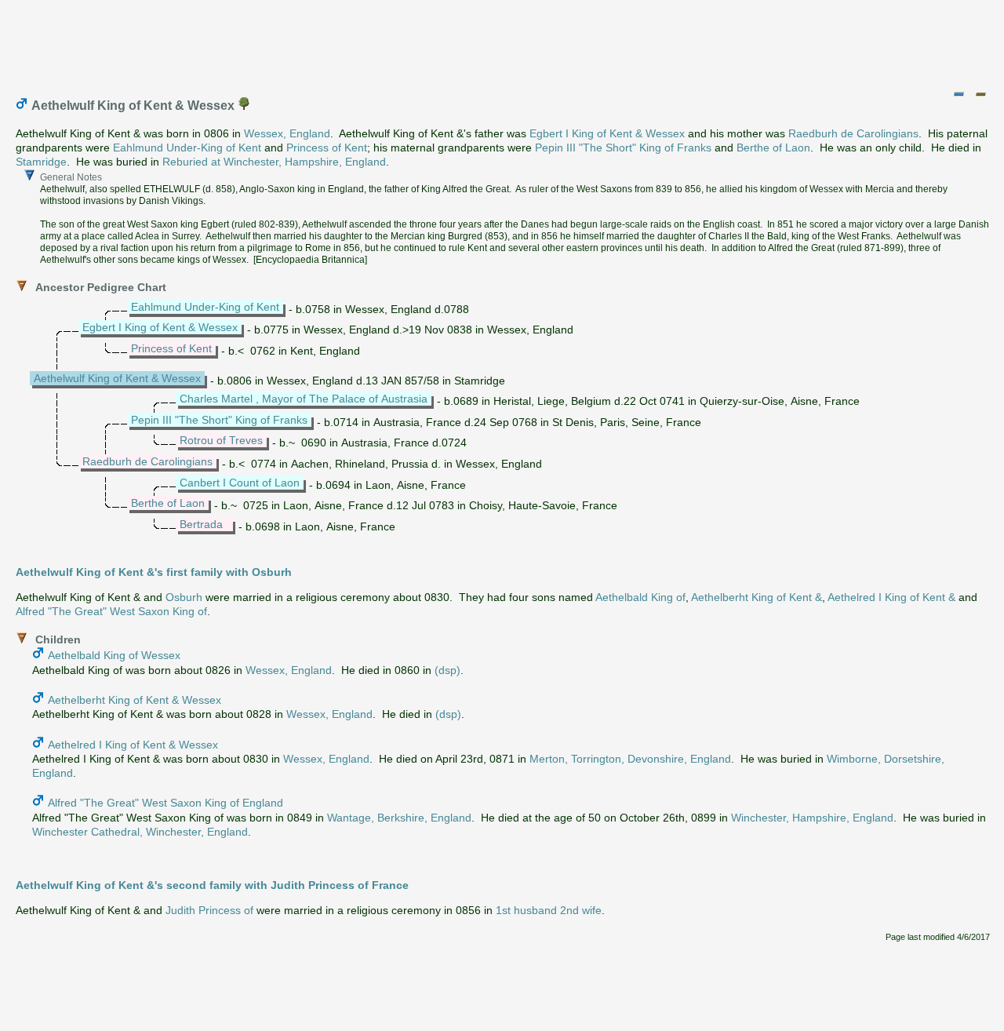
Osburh (184, 597)
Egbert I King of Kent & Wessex (607, 133)
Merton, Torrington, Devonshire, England (630, 758)
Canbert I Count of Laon (240, 482)
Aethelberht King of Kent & (756, 597)
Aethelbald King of (640, 597)
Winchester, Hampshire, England (812, 817)
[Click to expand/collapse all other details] (980, 94)
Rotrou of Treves (221, 440)
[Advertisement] (502, 41)
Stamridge (41, 161)
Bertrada (201, 524)
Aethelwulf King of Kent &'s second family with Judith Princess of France (212, 885)
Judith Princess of (209, 910)
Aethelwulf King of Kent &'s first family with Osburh (154, 572)
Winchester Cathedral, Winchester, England (140, 831)
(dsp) (447, 670)
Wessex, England (287, 133)
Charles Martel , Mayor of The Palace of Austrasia (303, 398)
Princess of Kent (326, 147)
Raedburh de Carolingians (853, 133)
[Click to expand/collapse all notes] (958, 94)
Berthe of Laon (773, 147)
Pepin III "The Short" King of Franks (623, 147)
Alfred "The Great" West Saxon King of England (165, 802)
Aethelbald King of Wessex (114, 655)
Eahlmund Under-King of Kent (187, 147)
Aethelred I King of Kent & (891, 597)
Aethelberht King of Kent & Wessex (134, 700)
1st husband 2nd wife (549, 910)
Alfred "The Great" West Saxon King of (111, 611)
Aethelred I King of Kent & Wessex (133, 744)
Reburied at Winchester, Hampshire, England (274, 161)
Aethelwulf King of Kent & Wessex (117, 378)
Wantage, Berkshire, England (399, 817)
